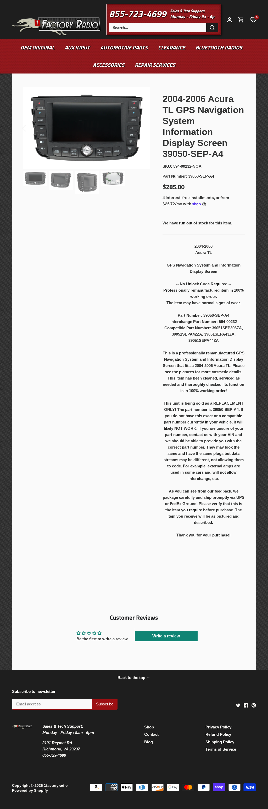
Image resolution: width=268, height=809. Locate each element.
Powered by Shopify (30, 791)
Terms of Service (220, 749)
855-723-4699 (137, 13)
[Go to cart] (241, 19)
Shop (149, 727)
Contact (151, 734)
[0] (253, 19)
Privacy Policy (218, 727)
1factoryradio (56, 786)
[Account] (229, 19)
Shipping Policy (219, 742)
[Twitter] (238, 705)
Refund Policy (218, 734)
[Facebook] (246, 705)
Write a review (166, 636)
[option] (86, 128)
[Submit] (212, 27)
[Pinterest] (254, 705)
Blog (148, 742)
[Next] (142, 128)
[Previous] (31, 128)
